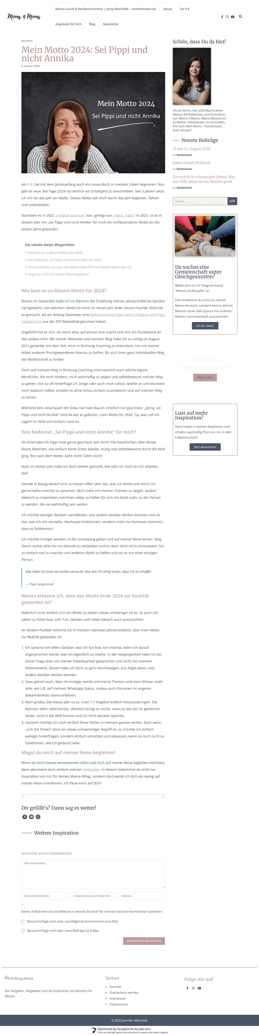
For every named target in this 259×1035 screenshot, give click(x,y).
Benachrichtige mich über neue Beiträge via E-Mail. (63, 931)
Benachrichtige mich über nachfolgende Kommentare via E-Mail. (73, 921)
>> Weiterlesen (182, 155)
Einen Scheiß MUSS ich (192, 163)
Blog (92, 24)
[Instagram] (227, 16)
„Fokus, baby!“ (124, 215)
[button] (240, 16)
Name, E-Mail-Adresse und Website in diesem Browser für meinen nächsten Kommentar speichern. (92, 911)
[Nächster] (129, 797)
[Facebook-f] (222, 16)
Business (27, 40)
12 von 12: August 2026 (191, 149)
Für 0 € (184, 9)
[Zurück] (57, 797)
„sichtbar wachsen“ (70, 215)
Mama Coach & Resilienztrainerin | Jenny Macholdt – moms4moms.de (105, 9)
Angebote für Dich (68, 24)
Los (232, 201)
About (167, 9)
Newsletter (111, 24)
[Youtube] (232, 16)
